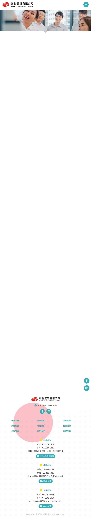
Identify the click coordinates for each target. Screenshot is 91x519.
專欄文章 (15, 430)
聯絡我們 (41, 430)
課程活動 (41, 420)
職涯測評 (41, 425)
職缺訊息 (67, 430)
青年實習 (67, 420)
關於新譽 (15, 420)
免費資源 (67, 425)
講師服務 (15, 425)
